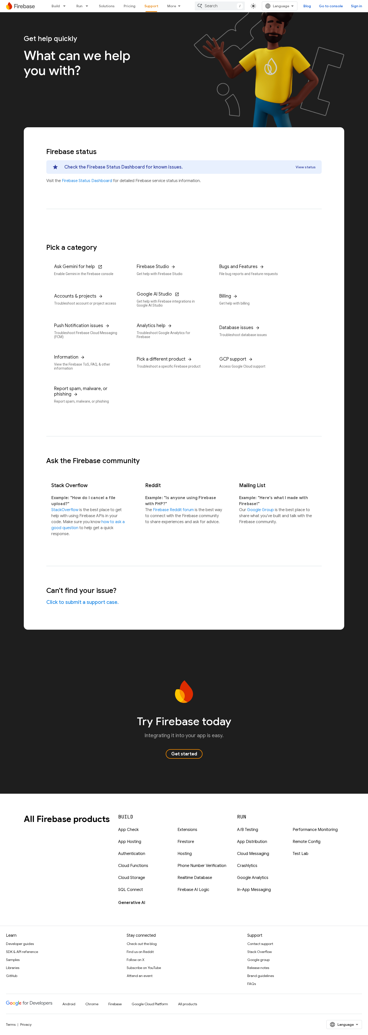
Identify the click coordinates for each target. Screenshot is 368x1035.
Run (79, 6)
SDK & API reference (22, 951)
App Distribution (252, 841)
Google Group (261, 509)
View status (306, 167)
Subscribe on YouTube (144, 967)
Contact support (260, 943)
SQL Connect (130, 889)
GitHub (11, 975)
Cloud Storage (131, 877)
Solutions (107, 6)
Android (68, 1004)
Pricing (129, 6)
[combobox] (220, 6)
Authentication (131, 853)
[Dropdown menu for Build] (66, 6)
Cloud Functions (133, 865)
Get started (184, 754)
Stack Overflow (259, 951)
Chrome (91, 1004)
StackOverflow (65, 509)
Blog (307, 6)
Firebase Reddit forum (174, 509)
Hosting (184, 853)
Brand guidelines (260, 975)
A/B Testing (247, 829)
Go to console (331, 6)
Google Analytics (252, 877)
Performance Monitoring (315, 829)
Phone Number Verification (201, 865)
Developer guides (20, 943)
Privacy (26, 1024)
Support (151, 6)
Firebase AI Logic (193, 889)
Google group (258, 959)
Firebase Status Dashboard (87, 180)
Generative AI (131, 902)
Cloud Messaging (253, 853)
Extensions (187, 829)
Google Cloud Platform (150, 1004)
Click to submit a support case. (82, 602)
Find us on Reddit (140, 951)
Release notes (258, 967)
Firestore (185, 841)
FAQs (251, 983)
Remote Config (306, 841)
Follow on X (135, 959)
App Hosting (129, 841)
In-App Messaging (254, 889)
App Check (128, 829)
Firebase (115, 1004)
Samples (13, 959)
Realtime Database (194, 877)
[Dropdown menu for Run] (88, 6)
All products (187, 1004)
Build (56, 6)
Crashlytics (247, 865)
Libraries (12, 967)
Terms (11, 1024)
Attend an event (139, 975)
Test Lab (300, 853)
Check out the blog (142, 943)
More (171, 6)
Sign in (356, 6)
